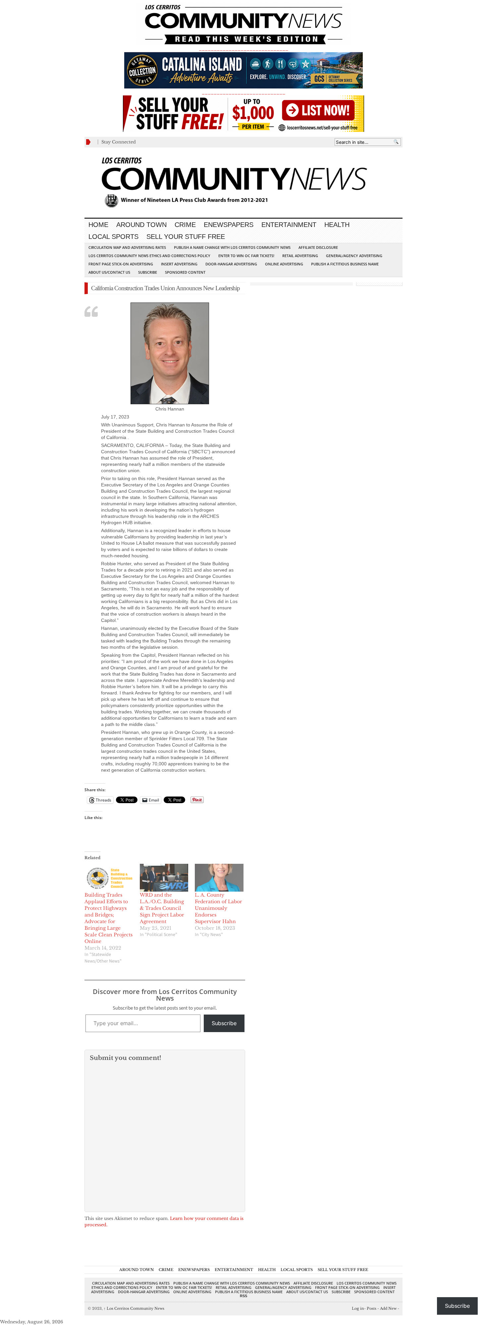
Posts (371, 1308)
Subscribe (147, 272)
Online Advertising (284, 263)
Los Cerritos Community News (134, 1308)
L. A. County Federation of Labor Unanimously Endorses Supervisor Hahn (218, 908)
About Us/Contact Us (109, 272)
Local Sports (113, 236)
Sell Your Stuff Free (185, 236)
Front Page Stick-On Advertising (120, 263)
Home (98, 224)
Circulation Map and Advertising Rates (127, 247)
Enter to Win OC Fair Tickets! (246, 255)
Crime (185, 224)
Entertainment (288, 224)
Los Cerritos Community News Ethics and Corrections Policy (149, 255)
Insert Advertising (179, 263)
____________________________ (243, 92)
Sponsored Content (185, 272)
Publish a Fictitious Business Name (345, 263)
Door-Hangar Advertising (231, 263)
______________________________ (243, 48)
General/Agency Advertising (354, 255)
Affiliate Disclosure (318, 247)
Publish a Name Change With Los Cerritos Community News (232, 247)
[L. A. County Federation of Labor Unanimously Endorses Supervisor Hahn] (219, 878)
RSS (243, 1296)
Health (337, 224)
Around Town (141, 224)
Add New (388, 1308)
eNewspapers (228, 224)
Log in (358, 1308)
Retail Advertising (300, 255)
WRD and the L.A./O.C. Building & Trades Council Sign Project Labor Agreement (162, 908)
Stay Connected (118, 142)
